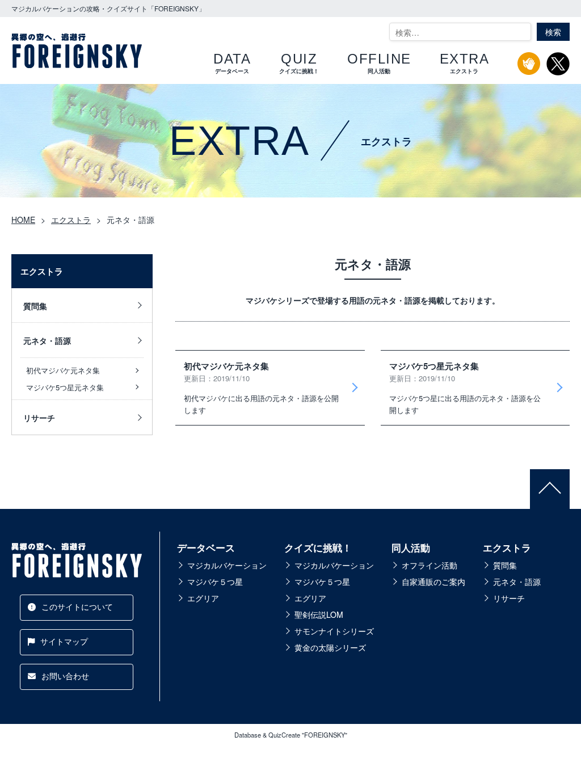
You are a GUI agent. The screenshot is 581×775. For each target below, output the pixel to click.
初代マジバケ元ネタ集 (63, 370)
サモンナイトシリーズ (334, 631)
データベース (206, 547)
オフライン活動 (429, 565)
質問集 (35, 305)
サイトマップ (64, 641)
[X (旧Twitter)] (558, 69)
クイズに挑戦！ (318, 547)
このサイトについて (77, 606)
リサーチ (39, 417)
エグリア (203, 598)
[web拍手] (529, 68)
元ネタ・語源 (47, 340)
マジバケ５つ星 (215, 581)
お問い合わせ (65, 675)
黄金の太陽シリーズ (330, 647)
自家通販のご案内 (433, 581)
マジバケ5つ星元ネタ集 (65, 387)
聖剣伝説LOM (318, 614)
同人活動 (410, 547)
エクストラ (507, 547)
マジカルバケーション (227, 565)
